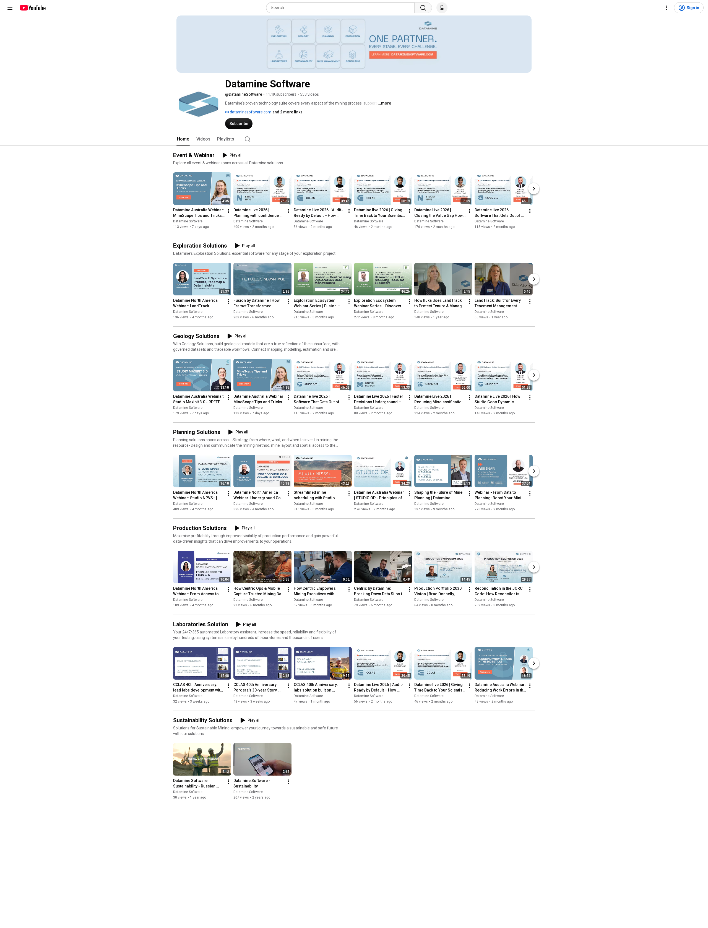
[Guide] (10, 7)
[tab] (183, 139)
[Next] (533, 188)
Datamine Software (187, 221)
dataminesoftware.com (250, 112)
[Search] (423, 7)
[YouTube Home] (32, 7)
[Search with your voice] (441, 7)
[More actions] (228, 211)
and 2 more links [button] (287, 112)
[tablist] (354, 139)
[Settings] (666, 7)
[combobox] (342, 7)
